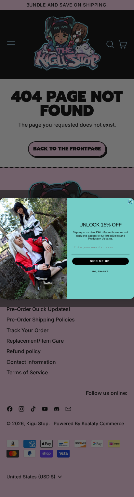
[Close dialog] (130, 202)
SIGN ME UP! (100, 261)
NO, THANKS (100, 271)
